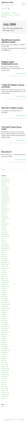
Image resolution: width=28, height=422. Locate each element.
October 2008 (4, 306)
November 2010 (5, 264)
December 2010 (5, 262)
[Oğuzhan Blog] (24, 4)
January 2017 (4, 194)
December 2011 (5, 244)
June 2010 (3, 272)
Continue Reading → (21, 73)
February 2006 (4, 364)
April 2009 (3, 294)
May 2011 (3, 254)
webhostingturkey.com (6, 14)
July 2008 (3, 312)
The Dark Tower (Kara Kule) (11, 128)
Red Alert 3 (6, 152)
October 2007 (4, 330)
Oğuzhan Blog (7, 2)
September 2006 (5, 350)
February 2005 (4, 388)
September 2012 (5, 236)
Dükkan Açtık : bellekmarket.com (9, 63)
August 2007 (4, 334)
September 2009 (5, 286)
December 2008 (5, 302)
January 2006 (4, 366)
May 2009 (3, 292)
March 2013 (4, 232)
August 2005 (4, 376)
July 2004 (3, 398)
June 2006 (3, 356)
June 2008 (3, 314)
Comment (25, 52)
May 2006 (3, 358)
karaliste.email (17, 14)
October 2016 (4, 200)
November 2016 (5, 198)
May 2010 (3, 274)
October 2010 (4, 266)
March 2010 (4, 276)
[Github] (2, 8)
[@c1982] (5, 8)
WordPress (22, 419)
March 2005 (4, 386)
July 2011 (3, 252)
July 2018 (3, 184)
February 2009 (4, 298)
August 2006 (4, 352)
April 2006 (3, 360)
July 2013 (3, 226)
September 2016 (5, 202)
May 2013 (3, 228)
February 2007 (4, 346)
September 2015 (5, 210)
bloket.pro (14, 12)
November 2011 (5, 246)
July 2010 (3, 270)
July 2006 (3, 354)
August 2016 (4, 204)
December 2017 (5, 188)
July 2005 (3, 378)
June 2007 (3, 338)
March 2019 (4, 178)
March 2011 (4, 256)
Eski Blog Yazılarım (13, 75)
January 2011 (4, 260)
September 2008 (5, 308)
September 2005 (5, 374)
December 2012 (5, 234)
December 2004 (5, 392)
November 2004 (5, 394)
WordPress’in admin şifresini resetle (10, 41)
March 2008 (4, 320)
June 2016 (3, 206)
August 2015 (4, 212)
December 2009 (5, 280)
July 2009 (3, 288)
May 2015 (3, 214)
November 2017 (5, 190)
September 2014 (5, 218)
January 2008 (4, 324)
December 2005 (5, 368)
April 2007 (3, 342)
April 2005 (3, 384)
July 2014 (3, 220)
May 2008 (3, 316)
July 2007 (3, 336)
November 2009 (5, 282)
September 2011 (5, 248)
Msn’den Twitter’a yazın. (12, 108)
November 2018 (5, 180)
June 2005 (3, 380)
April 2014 (3, 222)
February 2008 (4, 322)
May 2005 (3, 382)
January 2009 (4, 300)
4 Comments (24, 99)
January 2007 (4, 348)
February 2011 (4, 258)
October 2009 (4, 284)
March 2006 (4, 362)
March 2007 (4, 344)
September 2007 (5, 332)
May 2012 (3, 242)
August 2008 (4, 310)
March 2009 (4, 296)
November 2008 (5, 304)
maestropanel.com (5, 12)
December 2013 (5, 224)
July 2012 (3, 238)
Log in (2, 406)
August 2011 (4, 250)
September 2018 (5, 182)
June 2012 (3, 240)
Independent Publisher (8, 419)
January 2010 (4, 278)
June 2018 (3, 186)
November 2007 (5, 328)
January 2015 (4, 216)
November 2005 (5, 370)
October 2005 (4, 372)
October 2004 (4, 396)
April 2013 (3, 230)
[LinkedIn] (8, 8)
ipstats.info (3, 16)
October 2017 (4, 192)
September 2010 (5, 268)
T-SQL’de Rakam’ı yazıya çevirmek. (12, 86)
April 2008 (3, 318)
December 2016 (5, 196)
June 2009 (3, 290)
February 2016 (4, 208)
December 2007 (5, 326)
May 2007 (3, 340)
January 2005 (4, 390)
